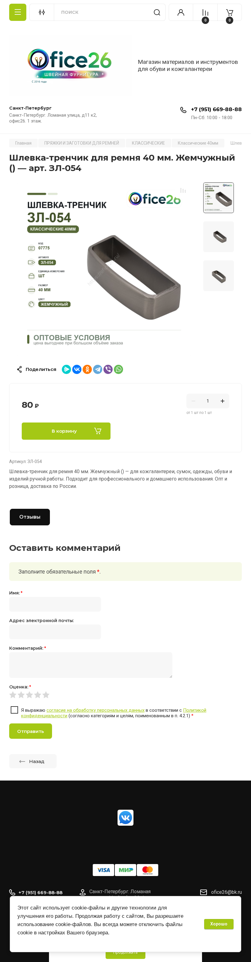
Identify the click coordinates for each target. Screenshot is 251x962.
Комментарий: (27, 648)
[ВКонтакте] (76, 369)
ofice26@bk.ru (226, 892)
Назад (36, 761)
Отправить (30, 731)
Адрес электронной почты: (41, 620)
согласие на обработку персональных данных (95, 710)
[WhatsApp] (118, 369)
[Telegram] (97, 369)
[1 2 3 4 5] (125, 694)
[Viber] (108, 369)
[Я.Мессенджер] (66, 369)
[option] (104, 269)
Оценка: (20, 687)
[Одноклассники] (87, 369)
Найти (157, 12)
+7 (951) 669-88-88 (216, 109)
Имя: (15, 593)
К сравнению (183, 190)
